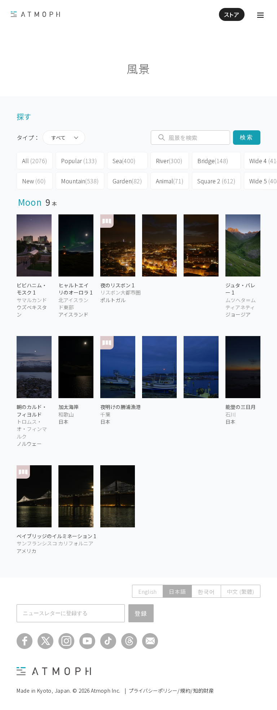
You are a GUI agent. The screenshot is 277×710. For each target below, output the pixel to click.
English (147, 591)
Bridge (212, 160)
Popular (79, 160)
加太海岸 (68, 406)
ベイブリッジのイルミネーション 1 (56, 536)
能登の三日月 (240, 406)
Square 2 (216, 181)
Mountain (80, 181)
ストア (231, 14)
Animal (170, 181)
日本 (63, 421)
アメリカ (26, 550)
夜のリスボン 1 (117, 285)
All (34, 160)
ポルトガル (113, 300)
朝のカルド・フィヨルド (32, 410)
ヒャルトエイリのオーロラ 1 (75, 289)
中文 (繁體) (240, 591)
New (34, 181)
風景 (138, 68)
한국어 (206, 591)
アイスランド (73, 314)
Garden (127, 181)
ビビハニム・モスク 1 (32, 289)
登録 (141, 613)
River (169, 160)
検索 (246, 137)
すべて (58, 137)
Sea (124, 160)
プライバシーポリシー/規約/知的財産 (171, 690)
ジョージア (238, 314)
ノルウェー (29, 443)
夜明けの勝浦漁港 (120, 406)
